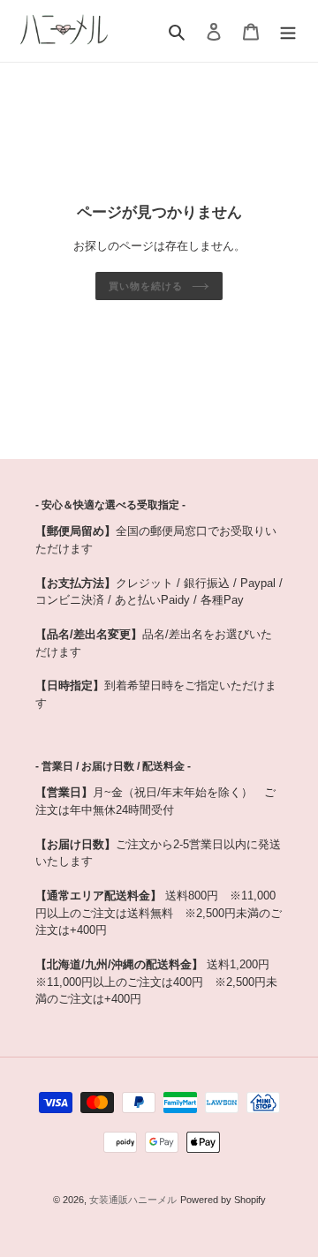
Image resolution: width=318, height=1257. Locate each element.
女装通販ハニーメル (133, 1199)
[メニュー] (288, 30)
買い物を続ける (145, 286)
